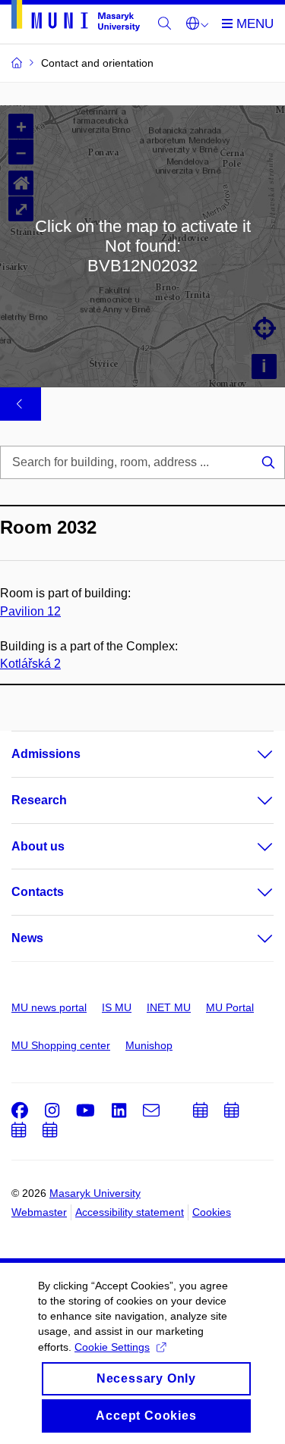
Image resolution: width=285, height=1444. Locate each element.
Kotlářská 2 (30, 663)
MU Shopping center (60, 1045)
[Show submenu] (250, 754)
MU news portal (49, 1007)
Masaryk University (95, 1193)
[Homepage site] (75, 18)
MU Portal (230, 1007)
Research (39, 800)
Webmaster (39, 1212)
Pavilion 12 (30, 611)
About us (38, 846)
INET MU (169, 1007)
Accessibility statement (129, 1212)
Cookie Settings (112, 1347)
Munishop (149, 1045)
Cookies (211, 1212)
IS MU (116, 1007)
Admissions (46, 753)
